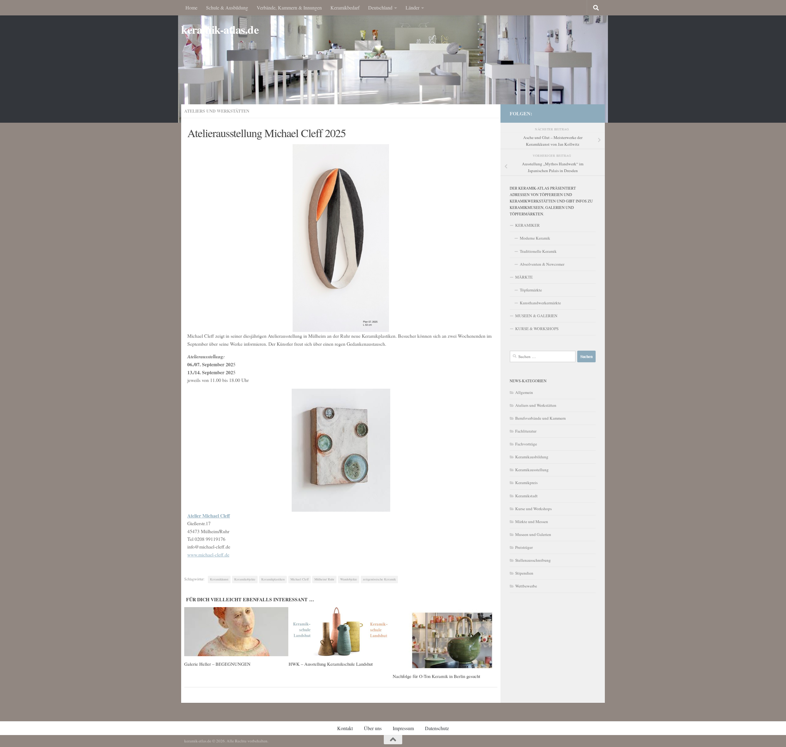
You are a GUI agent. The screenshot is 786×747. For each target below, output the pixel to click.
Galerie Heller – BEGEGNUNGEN (217, 664)
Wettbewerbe (526, 586)
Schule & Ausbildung (227, 7)
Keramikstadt (526, 496)
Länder (412, 7)
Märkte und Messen (531, 521)
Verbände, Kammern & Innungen (289, 7)
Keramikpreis (526, 482)
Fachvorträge (526, 444)
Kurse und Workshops (533, 508)
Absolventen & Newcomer (542, 264)
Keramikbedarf (345, 7)
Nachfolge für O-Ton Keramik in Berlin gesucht (436, 676)
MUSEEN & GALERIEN (536, 315)
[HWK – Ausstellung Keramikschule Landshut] (341, 631)
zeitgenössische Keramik (379, 579)
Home (191, 7)
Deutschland (380, 7)
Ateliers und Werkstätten (216, 111)
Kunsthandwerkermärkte (540, 303)
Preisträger (524, 547)
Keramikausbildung (531, 457)
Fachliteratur (525, 431)
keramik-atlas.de (220, 29)
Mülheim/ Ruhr (324, 579)
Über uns (373, 728)
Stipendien (524, 573)
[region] (393, 61)
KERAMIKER (527, 225)
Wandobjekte (348, 579)
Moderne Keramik (535, 238)
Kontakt (345, 728)
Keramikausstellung (532, 469)
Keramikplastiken (273, 579)
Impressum (403, 728)
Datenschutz (437, 728)
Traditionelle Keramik (538, 251)
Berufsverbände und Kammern (540, 418)
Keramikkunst (219, 579)
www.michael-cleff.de (208, 554)
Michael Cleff (299, 579)
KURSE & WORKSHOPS (536, 328)
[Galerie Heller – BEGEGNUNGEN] (236, 631)
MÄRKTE (524, 277)
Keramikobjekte (244, 579)
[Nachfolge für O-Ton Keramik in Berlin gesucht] (445, 637)
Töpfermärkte (531, 290)
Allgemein (524, 392)
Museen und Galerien (533, 534)
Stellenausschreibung (533, 560)
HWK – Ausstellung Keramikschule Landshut (331, 664)
